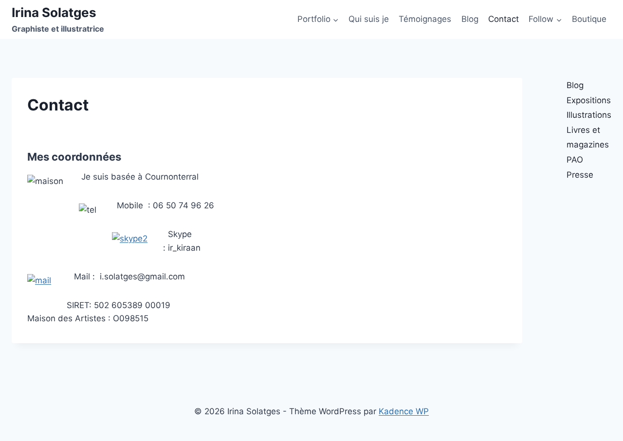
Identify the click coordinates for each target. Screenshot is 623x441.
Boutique (589, 19)
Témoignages (425, 19)
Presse (580, 175)
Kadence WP (404, 411)
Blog (469, 19)
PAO (575, 160)
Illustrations (589, 115)
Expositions (589, 100)
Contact (503, 19)
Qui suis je (368, 19)
